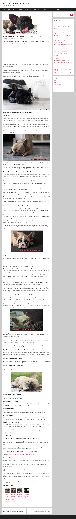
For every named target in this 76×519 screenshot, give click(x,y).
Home (3, 9)
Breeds (8, 9)
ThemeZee (16, 517)
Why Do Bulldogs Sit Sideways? (60, 42)
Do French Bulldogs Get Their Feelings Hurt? (63, 51)
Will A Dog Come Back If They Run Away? (62, 72)
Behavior (14, 9)
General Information (38, 9)
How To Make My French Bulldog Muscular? (7, 498)
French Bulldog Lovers (17, 38)
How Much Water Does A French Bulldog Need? (13, 498)
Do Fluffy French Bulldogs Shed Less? (61, 49)
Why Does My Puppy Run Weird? (60, 22)
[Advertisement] (26, 54)
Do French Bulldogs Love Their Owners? (62, 40)
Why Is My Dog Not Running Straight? (61, 60)
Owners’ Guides (28, 9)
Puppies (20, 9)
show (9, 115)
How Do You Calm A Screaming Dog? (61, 48)
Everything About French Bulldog (17, 3)
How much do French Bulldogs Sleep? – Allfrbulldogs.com (21, 454)
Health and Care (47, 9)
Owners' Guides (7, 504)
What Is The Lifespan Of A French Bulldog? (62, 24)
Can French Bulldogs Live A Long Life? (62, 30)
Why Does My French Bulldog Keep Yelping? (63, 38)
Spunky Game (56, 9)
